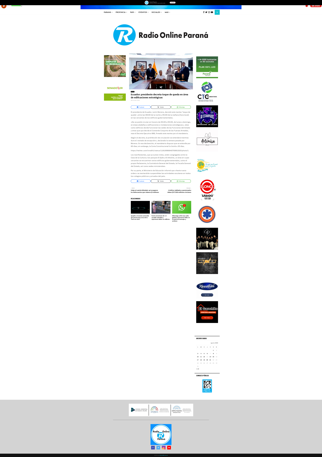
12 (204, 357)
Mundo (132, 91)
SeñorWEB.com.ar (163, 455)
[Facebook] (204, 12)
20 (207, 360)
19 (204, 360)
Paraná (107, 12)
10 (197, 357)
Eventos (143, 12)
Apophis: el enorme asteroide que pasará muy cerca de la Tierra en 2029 (140, 218)
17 (197, 360)
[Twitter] (206, 12)
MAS (166, 12)
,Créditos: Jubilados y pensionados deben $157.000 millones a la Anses (179, 191)
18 (201, 360)
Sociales (156, 12)
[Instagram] (209, 12)
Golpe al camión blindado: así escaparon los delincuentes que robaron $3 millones (145, 191)
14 (210, 357)
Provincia (120, 12)
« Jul (197, 369)
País (132, 12)
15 (213, 357)
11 (201, 357)
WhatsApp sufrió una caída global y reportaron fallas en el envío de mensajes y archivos (181, 218)
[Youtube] (212, 12)
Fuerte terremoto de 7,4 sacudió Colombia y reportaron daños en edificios (161, 218)
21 (210, 360)
